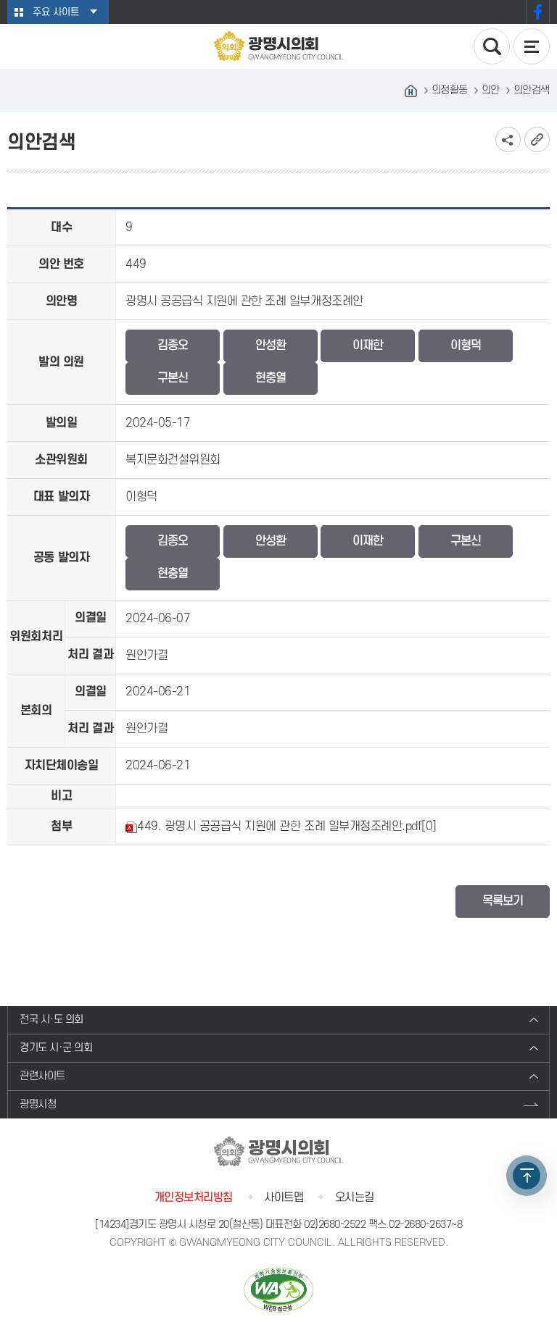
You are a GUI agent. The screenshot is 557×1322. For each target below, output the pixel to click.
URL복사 (537, 139)
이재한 (367, 345)
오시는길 (354, 1197)
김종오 (172, 345)
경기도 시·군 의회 (56, 1048)
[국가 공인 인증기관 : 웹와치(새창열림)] (278, 1289)
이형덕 (465, 345)
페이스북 (538, 12)
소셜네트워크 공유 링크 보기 (508, 139)
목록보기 (502, 901)
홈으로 (411, 90)
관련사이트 (42, 1076)
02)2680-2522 (335, 1224)
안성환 (270, 345)
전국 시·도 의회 (51, 1019)
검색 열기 (492, 46)
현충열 (270, 378)
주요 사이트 (56, 12)
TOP (526, 1175)
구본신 (172, 378)
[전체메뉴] (531, 46)
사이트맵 (283, 1197)
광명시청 (38, 1104)
